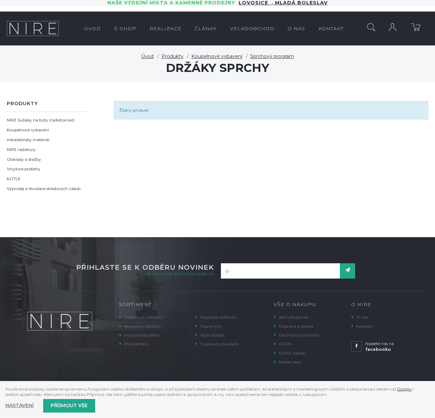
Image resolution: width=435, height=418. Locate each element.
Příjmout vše (69, 405)
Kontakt (364, 326)
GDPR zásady (292, 353)
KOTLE (14, 178)
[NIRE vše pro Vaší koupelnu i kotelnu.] (33, 28)
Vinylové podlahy (23, 168)
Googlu (404, 389)
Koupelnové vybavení (216, 56)
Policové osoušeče (141, 335)
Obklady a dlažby (24, 159)
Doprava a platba (296, 326)
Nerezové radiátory (142, 326)
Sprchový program (272, 56)
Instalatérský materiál (28, 139)
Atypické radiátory (218, 317)
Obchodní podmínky (299, 335)
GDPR (285, 343)
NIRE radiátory (21, 149)
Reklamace (289, 361)
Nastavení (19, 405)
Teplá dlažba (212, 335)
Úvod (147, 56)
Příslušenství (136, 343)
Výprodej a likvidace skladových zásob (44, 188)
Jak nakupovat (293, 317)
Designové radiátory (143, 317)
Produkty (172, 56)
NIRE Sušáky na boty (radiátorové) (40, 119)
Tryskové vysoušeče (219, 343)
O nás (362, 317)
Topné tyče (211, 326)
